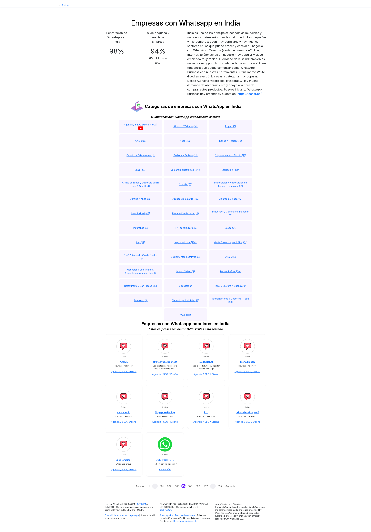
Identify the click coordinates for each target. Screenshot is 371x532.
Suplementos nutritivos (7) (185, 256)
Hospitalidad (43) (140, 213)
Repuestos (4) (185, 285)
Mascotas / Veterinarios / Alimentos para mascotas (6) (141, 271)
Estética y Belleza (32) (185, 155)
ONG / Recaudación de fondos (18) (140, 257)
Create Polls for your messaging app (122, 515)
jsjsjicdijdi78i (206, 361)
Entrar (65, 5)
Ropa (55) (230, 126)
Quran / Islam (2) (185, 271)
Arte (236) (140, 140)
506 (198, 486)
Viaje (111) (185, 314)
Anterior (140, 486)
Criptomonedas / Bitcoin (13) (230, 155)
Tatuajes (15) (141, 300)
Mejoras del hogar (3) (230, 198)
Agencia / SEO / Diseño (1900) (140, 126)
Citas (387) (141, 169)
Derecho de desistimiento (185, 521)
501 (162, 486)
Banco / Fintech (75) (230, 140)
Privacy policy (166, 515)
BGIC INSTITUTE (165, 459)
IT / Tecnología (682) (185, 227)
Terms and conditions (185, 515)
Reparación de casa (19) (185, 213)
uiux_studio (123, 412)
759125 (123, 361)
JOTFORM (141, 504)
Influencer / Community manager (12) (230, 213)
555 (220, 486)
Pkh (206, 412)
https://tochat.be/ (249, 94)
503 (177, 486)
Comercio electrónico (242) (185, 169)
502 (169, 486)
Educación (165, 469)
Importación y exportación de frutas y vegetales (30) (230, 184)
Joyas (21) (230, 227)
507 (206, 486)
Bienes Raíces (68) (230, 271)
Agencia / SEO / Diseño (124, 371)
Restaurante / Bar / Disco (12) (140, 285)
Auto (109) (185, 140)
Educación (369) (230, 169)
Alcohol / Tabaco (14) (185, 126)
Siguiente (230, 486)
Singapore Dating (165, 412)
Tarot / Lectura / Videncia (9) (230, 285)
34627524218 (166, 510)
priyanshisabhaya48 (247, 412)
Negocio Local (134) (185, 242)
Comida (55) (185, 184)
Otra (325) (230, 256)
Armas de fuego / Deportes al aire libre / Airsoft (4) (140, 184)
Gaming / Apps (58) (140, 198)
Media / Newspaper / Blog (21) (230, 242)
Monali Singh (247, 361)
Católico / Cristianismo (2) (141, 155)
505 (190, 486)
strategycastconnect (165, 361)
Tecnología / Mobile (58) (185, 300)
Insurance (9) (140, 227)
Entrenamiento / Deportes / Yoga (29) (230, 300)
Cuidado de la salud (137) (185, 198)
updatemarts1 (123, 459)
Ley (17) (140, 242)
